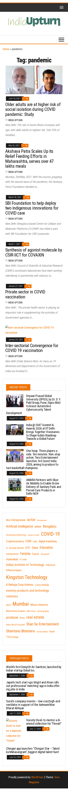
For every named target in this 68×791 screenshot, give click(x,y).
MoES (8, 605)
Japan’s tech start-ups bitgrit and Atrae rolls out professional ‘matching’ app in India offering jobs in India (33, 685)
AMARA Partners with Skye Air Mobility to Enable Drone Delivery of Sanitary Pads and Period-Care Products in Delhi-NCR (43, 486)
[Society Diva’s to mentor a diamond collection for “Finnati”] (15, 730)
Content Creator (33, 535)
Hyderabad (12, 559)
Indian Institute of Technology (25, 565)
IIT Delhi (23, 559)
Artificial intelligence (19, 526)
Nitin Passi (31, 611)
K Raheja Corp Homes (19, 585)
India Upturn (15, 120)
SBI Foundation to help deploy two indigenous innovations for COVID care (31, 208)
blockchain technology (16, 535)
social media (42, 631)
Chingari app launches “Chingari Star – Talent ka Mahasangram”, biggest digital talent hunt (33, 750)
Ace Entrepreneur (16, 520)
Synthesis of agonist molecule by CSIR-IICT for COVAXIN (33, 252)
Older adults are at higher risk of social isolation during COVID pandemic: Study (33, 109)
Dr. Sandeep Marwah (15, 548)
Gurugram (45, 554)
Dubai (35, 547)
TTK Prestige (12, 637)
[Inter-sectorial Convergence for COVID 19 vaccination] (34, 330)
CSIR (28, 541)
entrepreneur (12, 554)
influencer (50, 565)
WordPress (37, 777)
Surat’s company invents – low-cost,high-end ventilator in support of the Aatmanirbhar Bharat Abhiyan (33, 704)
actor (31, 519)
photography (43, 611)
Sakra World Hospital (15, 625)
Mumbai (21, 604)
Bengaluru (49, 526)
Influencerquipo (14, 570)
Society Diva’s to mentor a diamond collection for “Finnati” (43, 721)
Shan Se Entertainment (42, 624)
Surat (52, 631)
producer (12, 618)
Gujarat (35, 554)
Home (6, 49)
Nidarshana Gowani (15, 611)
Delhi (35, 541)
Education (46, 547)
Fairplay (25, 554)
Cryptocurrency (15, 541)
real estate (35, 617)
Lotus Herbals (42, 584)
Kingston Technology (26, 577)
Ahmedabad (42, 520)
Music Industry (39, 604)
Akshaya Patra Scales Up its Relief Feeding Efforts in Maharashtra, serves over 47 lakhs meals (29, 159)
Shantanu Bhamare (20, 631)
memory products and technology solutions (27, 593)
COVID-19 (50, 534)
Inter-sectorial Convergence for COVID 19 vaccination (31, 348)
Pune (22, 617)
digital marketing (48, 541)
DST (27, 547)
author (38, 526)
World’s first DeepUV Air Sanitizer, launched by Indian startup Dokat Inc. (33, 668)
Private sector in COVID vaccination (25, 294)
